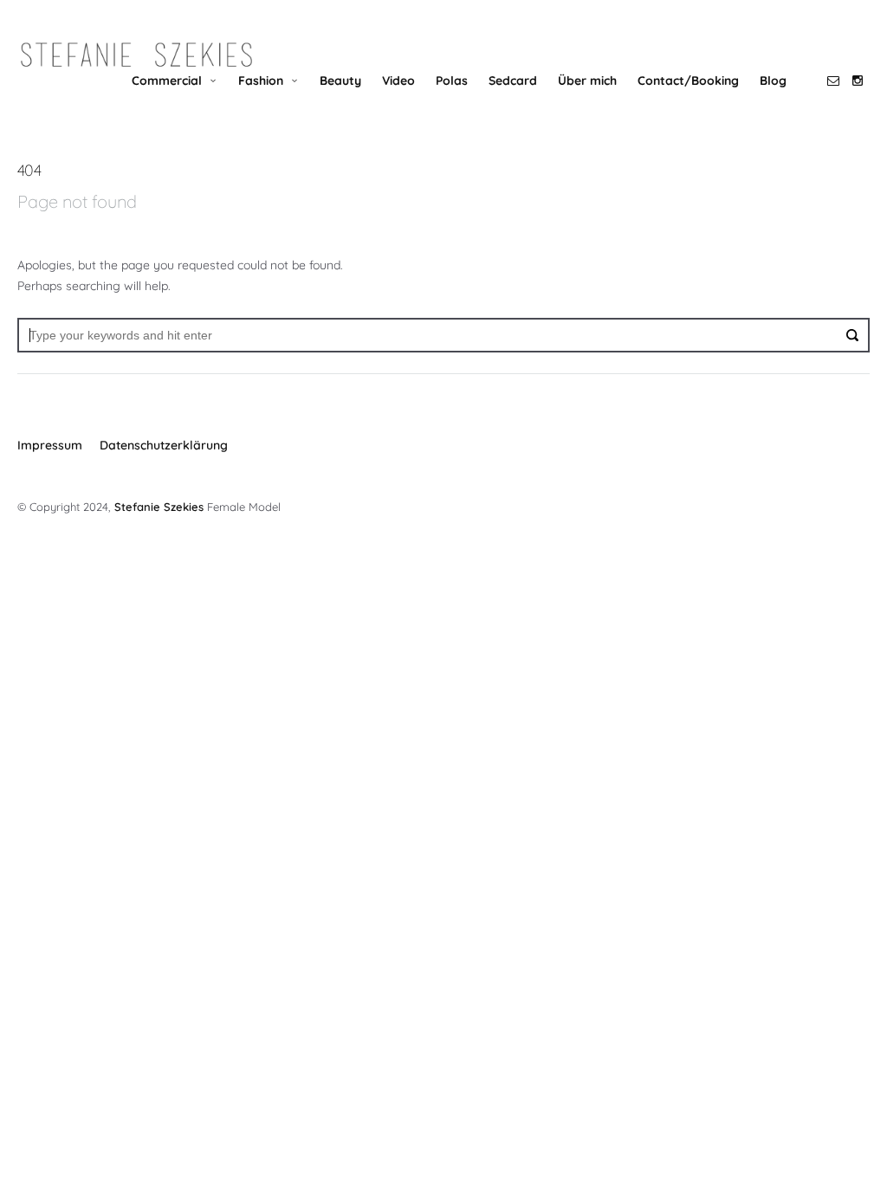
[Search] (852, 335)
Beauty (340, 80)
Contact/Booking (688, 80)
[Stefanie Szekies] (136, 55)
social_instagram (857, 80)
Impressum (49, 445)
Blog (773, 80)
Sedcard (513, 80)
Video (398, 80)
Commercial (167, 80)
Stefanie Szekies (159, 507)
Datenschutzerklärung (164, 445)
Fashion (260, 80)
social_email (833, 80)
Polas (452, 80)
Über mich (587, 80)
